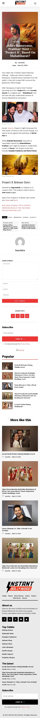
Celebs (16, 41)
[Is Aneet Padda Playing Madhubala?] (7, 405)
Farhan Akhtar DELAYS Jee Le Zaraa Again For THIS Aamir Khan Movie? (10, 227)
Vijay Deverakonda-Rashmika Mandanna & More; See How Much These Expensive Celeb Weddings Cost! (24, 376)
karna (10, 217)
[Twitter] (18, 316)
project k (33, 217)
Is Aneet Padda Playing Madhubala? (22, 405)
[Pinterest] (22, 316)
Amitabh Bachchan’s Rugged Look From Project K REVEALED (28, 226)
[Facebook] (13, 316)
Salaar (7, 200)
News (25, 41)
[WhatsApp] (27, 316)
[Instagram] (10, 619)
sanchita (21, 62)
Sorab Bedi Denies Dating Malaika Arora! (23, 366)
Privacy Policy (25, 344)
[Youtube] (21, 619)
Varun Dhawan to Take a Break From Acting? (19, 682)
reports (10, 128)
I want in (18, 339)
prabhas (26, 217)
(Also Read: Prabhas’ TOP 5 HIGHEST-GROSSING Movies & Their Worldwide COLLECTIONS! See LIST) (16, 208)
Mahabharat (17, 217)
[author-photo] (3, 457)
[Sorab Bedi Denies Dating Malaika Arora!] (7, 366)
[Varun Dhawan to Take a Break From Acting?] (7, 386)
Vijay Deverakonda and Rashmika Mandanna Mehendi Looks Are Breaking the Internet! (26, 396)
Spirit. (15, 200)
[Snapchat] (26, 619)
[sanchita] (20, 242)
